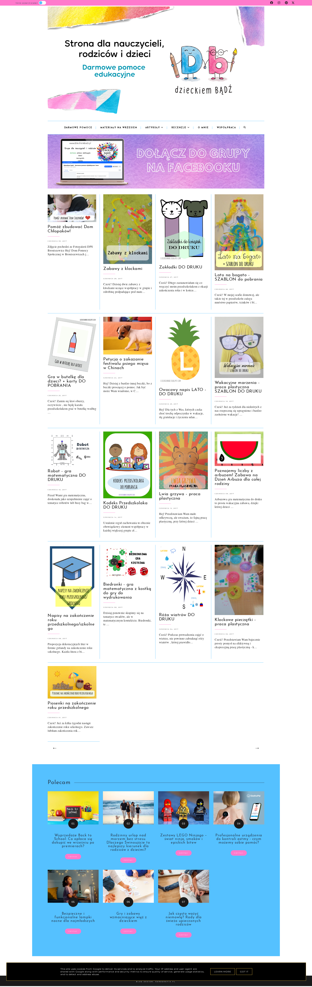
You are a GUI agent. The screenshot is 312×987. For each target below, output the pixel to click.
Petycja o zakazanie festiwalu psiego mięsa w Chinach (125, 363)
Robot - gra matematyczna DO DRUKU (67, 475)
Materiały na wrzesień (118, 128)
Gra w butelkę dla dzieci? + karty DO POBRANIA (67, 381)
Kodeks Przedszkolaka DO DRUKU (125, 505)
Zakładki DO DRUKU (180, 267)
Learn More (222, 971)
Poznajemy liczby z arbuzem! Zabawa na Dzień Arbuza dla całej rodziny (238, 477)
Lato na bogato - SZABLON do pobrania (239, 277)
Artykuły (153, 128)
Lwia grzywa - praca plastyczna (180, 496)
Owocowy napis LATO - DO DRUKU (182, 392)
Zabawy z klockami (122, 269)
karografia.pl (165, 981)
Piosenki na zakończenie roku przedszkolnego (72, 705)
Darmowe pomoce (78, 128)
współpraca (226, 128)
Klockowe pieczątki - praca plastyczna (235, 622)
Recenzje (179, 128)
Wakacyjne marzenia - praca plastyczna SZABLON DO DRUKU (238, 387)
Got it (244, 971)
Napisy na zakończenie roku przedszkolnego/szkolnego (71, 622)
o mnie (203, 128)
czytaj (73, 856)
